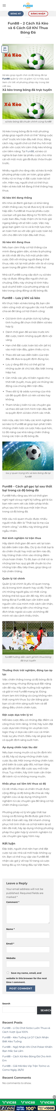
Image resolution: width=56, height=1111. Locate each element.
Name (10, 929)
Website (11, 958)
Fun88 (30, 151)
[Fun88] (28, 5)
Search (6, 1003)
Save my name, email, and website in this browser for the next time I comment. (26, 978)
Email (10, 943)
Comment (12, 902)
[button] (4, 5)
